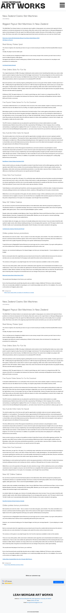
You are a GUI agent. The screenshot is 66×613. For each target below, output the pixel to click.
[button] (62, 5)
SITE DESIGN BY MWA (33, 612)
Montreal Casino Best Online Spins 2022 (13, 275)
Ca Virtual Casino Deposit (9, 65)
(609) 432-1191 (35, 600)
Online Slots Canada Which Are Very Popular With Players (17, 559)
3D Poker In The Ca (8, 40)
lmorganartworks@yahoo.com (34, 602)
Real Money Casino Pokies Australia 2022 (13, 161)
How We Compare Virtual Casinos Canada (13, 501)
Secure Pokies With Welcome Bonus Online (13, 564)
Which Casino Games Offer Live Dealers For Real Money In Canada (19, 292)
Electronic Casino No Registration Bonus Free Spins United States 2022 (21, 38)
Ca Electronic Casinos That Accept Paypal (13, 229)
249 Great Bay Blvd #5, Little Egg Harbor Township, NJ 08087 (35, 598)
